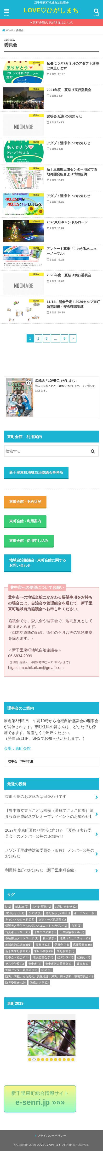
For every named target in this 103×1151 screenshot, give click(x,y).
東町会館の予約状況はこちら (53, 22)
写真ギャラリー (17, 932)
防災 (46, 970)
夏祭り (43, 944)
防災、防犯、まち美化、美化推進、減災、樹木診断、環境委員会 (49, 976)
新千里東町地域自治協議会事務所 (36, 472)
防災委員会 (15, 982)
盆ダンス (65, 957)
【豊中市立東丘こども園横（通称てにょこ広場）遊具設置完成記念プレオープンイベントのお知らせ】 (49, 813)
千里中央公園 (45, 932)
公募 (76, 925)
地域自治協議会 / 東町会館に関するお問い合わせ (37, 562)
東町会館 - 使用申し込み (28, 541)
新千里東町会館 (17, 951)
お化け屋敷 (41, 906)
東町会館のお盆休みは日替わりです (35, 796)
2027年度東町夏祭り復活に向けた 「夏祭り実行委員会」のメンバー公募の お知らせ (48, 833)
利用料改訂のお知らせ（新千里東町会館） (41, 870)
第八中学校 (14, 963)
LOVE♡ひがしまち (51, 10)
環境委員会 (43, 957)
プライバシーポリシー (51, 1135)
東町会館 (65, 951)
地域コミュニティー (75, 938)
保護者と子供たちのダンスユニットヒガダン (36, 925)
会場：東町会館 (17, 748)
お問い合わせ (66, 906)
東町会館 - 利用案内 (25, 521)
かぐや (35, 913)
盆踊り (83, 957)
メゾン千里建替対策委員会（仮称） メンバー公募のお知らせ (49, 853)
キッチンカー (85, 913)
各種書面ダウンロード (21, 938)
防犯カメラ (39, 982)
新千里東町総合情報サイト (40, 1099)
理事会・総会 (17, 957)
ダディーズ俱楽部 (52, 919)
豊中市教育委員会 (59, 963)
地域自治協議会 (18, 944)
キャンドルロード (19, 919)
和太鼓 (49, 938)
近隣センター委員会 (21, 970)
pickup (21, 906)
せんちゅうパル (58, 913)
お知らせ (14, 913)
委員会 (61, 944)
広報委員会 (82, 944)
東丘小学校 (43, 951)
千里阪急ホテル (72, 932)
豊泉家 (83, 963)
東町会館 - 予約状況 (25, 501)
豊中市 (34, 963)
